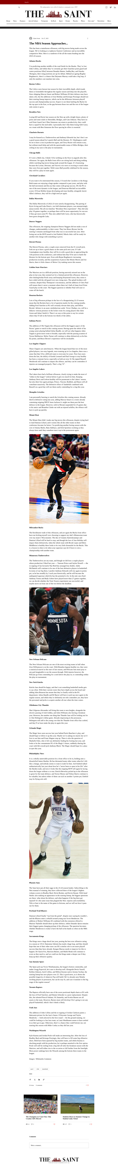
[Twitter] (110, 7)
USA (38, 1069)
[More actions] (88, 38)
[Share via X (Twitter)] (34, 1079)
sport (31, 1069)
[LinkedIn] (115, 7)
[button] (109, 21)
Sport (30, 1073)
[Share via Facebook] (30, 1079)
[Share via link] (44, 1079)
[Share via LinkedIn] (39, 1079)
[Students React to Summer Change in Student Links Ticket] (77, 1104)
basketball (45, 1069)
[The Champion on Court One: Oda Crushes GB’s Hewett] (40, 1104)
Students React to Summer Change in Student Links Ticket (76, 1118)
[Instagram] (106, 7)
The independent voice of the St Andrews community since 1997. (59, 7)
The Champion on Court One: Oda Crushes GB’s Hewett (38, 1118)
